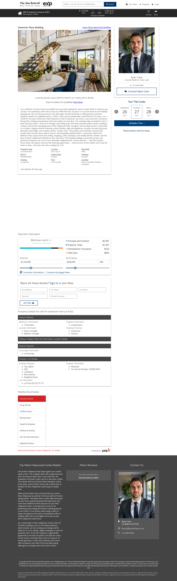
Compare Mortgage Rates (58, 272)
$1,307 (106, 244)
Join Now (27, 303)
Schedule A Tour (136, 123)
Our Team (133, 4)
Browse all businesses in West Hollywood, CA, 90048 (39, 450)
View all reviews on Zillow (88, 477)
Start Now (77, 102)
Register (145, 4)
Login (156, 4)
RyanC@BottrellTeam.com (133, 528)
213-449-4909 (138, 85)
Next (157, 112)
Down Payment (71, 258)
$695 (106, 252)
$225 (106, 248)
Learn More (96, 27)
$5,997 (106, 240)
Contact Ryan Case (138, 91)
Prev (116, 112)
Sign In (54, 283)
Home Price (24, 258)
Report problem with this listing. (136, 131)
